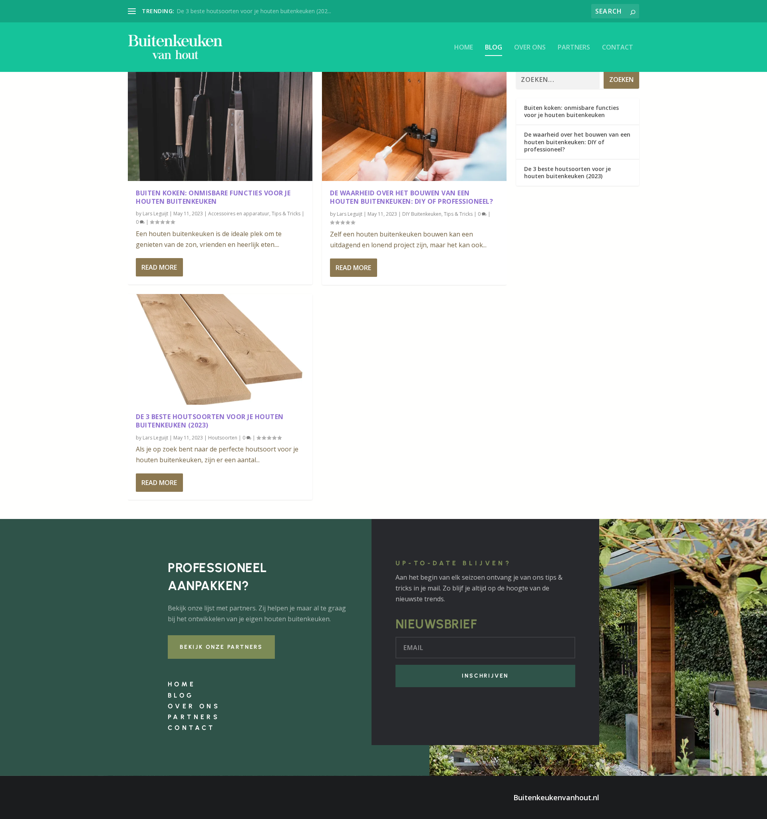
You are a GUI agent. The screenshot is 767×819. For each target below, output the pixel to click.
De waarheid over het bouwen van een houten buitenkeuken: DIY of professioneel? (411, 197)
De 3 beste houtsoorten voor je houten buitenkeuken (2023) (210, 420)
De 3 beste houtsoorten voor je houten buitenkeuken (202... (254, 11)
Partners (574, 48)
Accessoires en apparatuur (238, 213)
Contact (617, 48)
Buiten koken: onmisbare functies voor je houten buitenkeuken (213, 197)
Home (463, 48)
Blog (493, 48)
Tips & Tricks (286, 213)
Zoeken (621, 79)
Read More (159, 267)
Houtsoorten (222, 437)
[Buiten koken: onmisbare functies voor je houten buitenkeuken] (220, 125)
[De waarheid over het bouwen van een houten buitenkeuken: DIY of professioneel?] (414, 125)
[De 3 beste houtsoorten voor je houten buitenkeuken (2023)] (220, 349)
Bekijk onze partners (221, 647)
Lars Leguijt (155, 213)
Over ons (530, 48)
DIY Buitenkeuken (421, 214)
